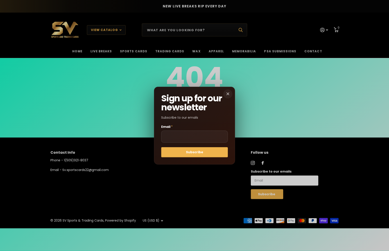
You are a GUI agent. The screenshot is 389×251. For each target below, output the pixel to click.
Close (227, 93)
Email (167, 126)
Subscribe (194, 152)
